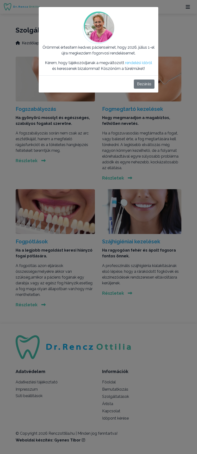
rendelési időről (138, 62)
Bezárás (144, 84)
